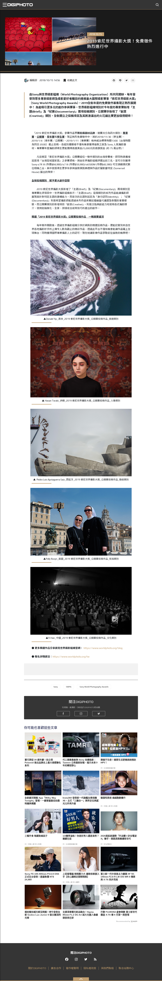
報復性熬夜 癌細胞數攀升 (113, 797)
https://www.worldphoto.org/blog (103, 648)
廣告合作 (56, 968)
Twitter (126, 80)
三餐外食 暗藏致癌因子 (36, 836)
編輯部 (33, 80)
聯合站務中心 (126, 968)
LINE (120, 80)
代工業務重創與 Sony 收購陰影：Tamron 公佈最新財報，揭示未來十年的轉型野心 (80, 762)
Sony (55, 687)
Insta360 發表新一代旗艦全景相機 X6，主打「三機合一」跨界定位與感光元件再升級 (81, 800)
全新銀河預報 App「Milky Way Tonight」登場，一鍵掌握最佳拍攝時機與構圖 (42, 800)
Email (133, 80)
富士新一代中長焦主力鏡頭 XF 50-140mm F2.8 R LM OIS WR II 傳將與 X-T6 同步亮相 (118, 877)
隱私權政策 (90, 968)
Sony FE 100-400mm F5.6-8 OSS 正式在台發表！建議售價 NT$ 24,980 (42, 877)
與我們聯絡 (107, 968)
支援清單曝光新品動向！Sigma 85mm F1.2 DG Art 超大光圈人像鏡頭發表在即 (80, 915)
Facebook (114, 80)
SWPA (68, 687)
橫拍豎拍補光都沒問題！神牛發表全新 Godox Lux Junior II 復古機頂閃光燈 (43, 915)
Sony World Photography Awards (94, 687)
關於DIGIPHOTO (37, 968)
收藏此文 (72, 80)
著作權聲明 (72, 968)
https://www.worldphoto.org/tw (71, 656)
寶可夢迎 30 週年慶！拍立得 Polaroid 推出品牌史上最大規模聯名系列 (43, 762)
